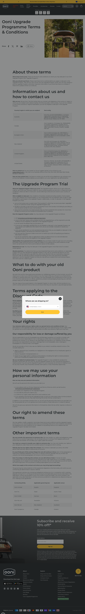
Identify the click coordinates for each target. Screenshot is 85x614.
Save (42, 312)
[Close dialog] (60, 298)
